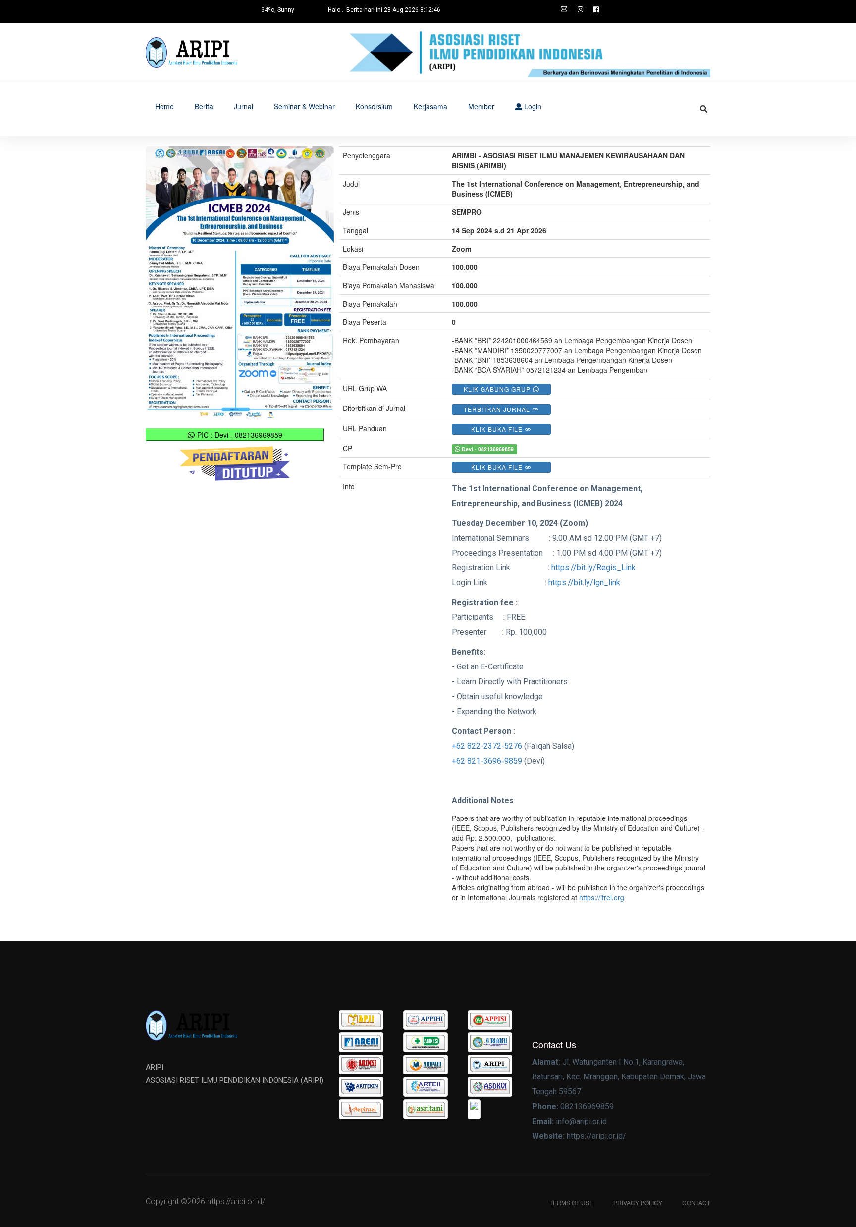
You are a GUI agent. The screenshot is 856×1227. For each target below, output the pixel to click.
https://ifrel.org (601, 897)
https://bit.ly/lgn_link (584, 582)
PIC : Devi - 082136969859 (238, 435)
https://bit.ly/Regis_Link (593, 567)
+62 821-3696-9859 (487, 761)
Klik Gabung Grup (498, 389)
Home (164, 106)
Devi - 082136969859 (487, 449)
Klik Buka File (498, 429)
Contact (696, 1202)
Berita (204, 106)
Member (481, 106)
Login (531, 106)
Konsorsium (374, 106)
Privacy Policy (637, 1202)
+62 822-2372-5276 (487, 746)
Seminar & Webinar (304, 106)
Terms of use (571, 1202)
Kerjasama (430, 106)
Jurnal (243, 106)
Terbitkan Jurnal (498, 409)
